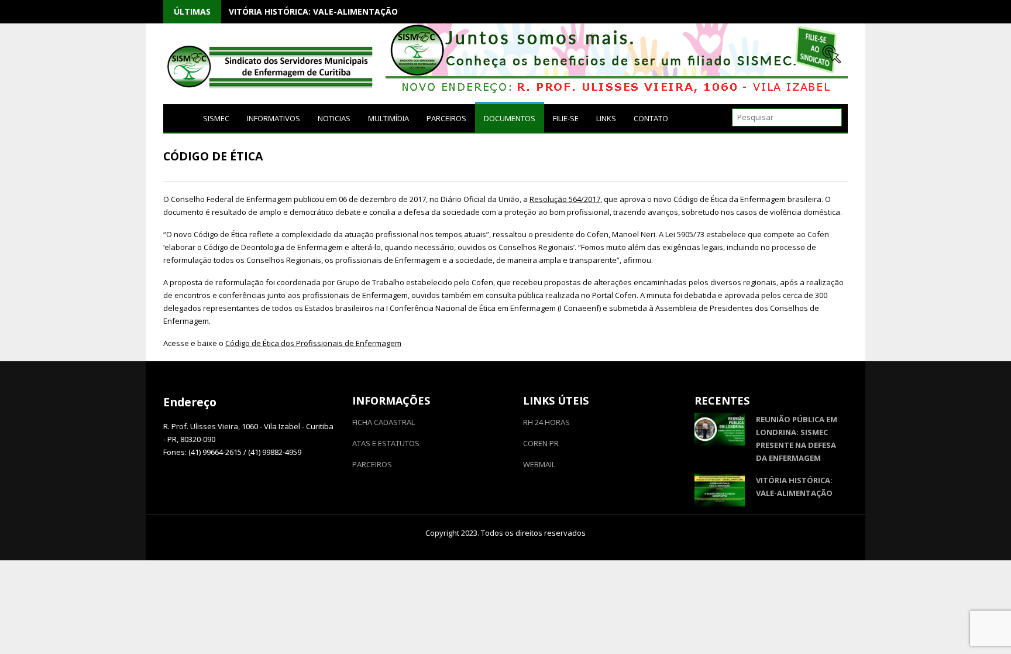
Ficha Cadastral (383, 422)
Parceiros (446, 118)
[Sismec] (178, 117)
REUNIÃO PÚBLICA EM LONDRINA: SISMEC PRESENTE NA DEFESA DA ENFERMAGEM (796, 438)
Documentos (509, 118)
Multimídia (388, 118)
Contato (651, 118)
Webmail (539, 464)
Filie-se (566, 118)
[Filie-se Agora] (617, 92)
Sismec (216, 118)
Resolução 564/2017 (564, 199)
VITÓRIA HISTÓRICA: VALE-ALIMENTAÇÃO (313, 11)
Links (606, 118)
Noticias (334, 118)
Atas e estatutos (385, 443)
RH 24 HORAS (546, 422)
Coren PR (541, 443)
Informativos (273, 118)
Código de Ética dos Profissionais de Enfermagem (313, 343)
